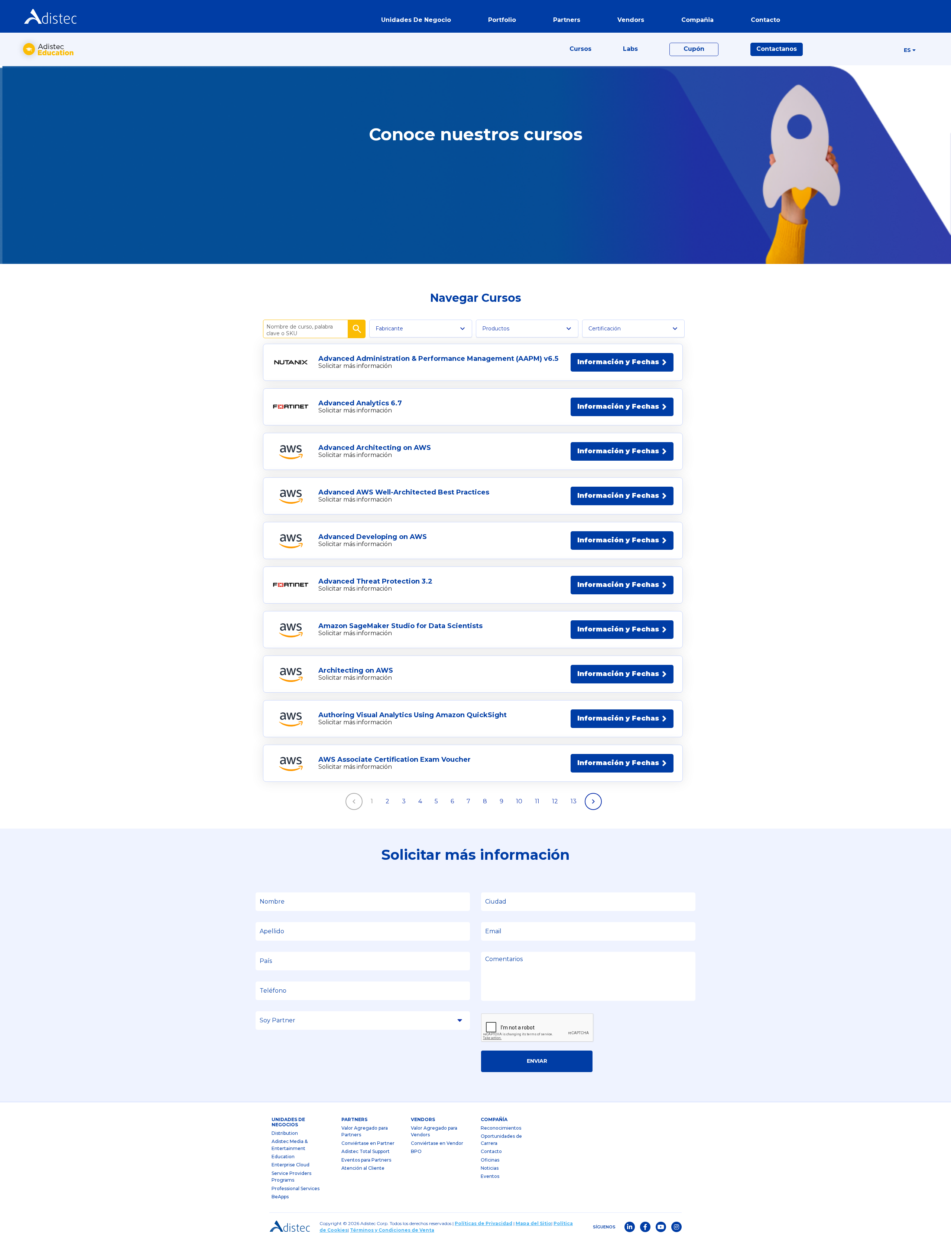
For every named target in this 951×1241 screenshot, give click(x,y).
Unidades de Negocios (288, 1122)
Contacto (491, 1151)
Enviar (537, 1061)
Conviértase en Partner (368, 1143)
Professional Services (295, 1188)
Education (283, 1156)
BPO (416, 1151)
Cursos (580, 48)
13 (574, 801)
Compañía (494, 1119)
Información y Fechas (618, 362)
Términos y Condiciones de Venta (392, 1230)
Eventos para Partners (366, 1160)
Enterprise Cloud (290, 1164)
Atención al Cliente (362, 1168)
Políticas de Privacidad (483, 1223)
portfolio (502, 19)
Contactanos (776, 48)
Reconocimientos (501, 1128)
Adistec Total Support (365, 1151)
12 (555, 801)
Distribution (285, 1133)
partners (354, 1119)
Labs (630, 48)
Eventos (490, 1176)
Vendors (423, 1119)
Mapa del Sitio (533, 1223)
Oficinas (490, 1160)
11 (537, 801)
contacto (765, 19)
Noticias (490, 1168)
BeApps (280, 1196)
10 (519, 801)
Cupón (694, 48)
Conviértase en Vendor (437, 1143)
